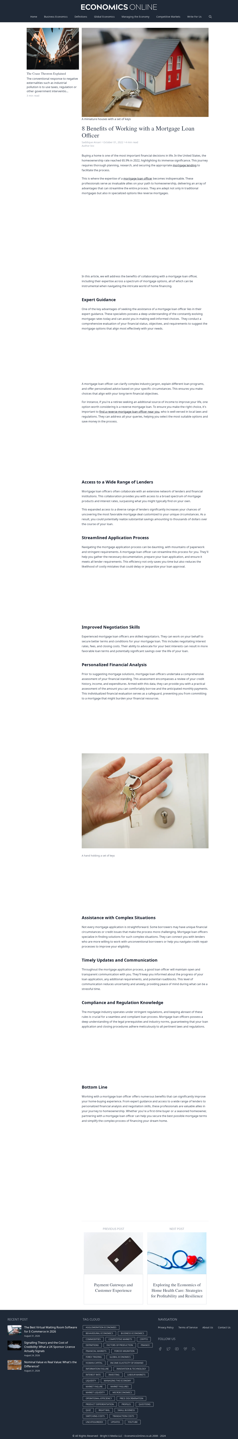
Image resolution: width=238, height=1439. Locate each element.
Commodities (93, 1339)
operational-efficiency (99, 1398)
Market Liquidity (95, 1392)
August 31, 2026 (32, 1335)
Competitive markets (120, 1339)
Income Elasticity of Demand (126, 1362)
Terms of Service (188, 1327)
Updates (115, 1422)
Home (33, 16)
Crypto (144, 1339)
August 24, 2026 (32, 1355)
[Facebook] (160, 1349)
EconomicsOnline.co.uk (138, 1435)
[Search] (210, 17)
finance (145, 1345)
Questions (145, 1404)
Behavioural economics (99, 1333)
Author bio (88, 145)
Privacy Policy (166, 1327)
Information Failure (97, 1368)
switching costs (95, 1416)
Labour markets (136, 1374)
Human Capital (94, 1362)
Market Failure (94, 1386)
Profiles (126, 1404)
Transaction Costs (123, 1416)
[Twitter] (168, 1349)
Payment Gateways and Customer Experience (113, 1287)
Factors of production (120, 1345)
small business (126, 1410)
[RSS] (193, 1349)
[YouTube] (177, 1349)
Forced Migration (124, 1351)
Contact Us (224, 1327)
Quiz (88, 1410)
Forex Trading (94, 1356)
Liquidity (91, 1380)
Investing (114, 1374)
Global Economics (104, 16)
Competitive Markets (168, 16)
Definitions (81, 16)
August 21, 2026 (32, 1370)
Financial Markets (96, 1351)
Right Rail (104, 1410)
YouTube (133, 1422)
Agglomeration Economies (101, 1327)
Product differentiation (100, 1404)
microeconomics (122, 1392)
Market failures (119, 1386)
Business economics (132, 1333)
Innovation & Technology (131, 1368)
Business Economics (56, 16)
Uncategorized (94, 1422)
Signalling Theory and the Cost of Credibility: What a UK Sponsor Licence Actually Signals (49, 1347)
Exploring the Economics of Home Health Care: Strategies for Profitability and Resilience (177, 1290)
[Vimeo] (185, 1349)
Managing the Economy (135, 16)
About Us (207, 1327)
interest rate (93, 1374)
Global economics (120, 1356)
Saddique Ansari (91, 142)
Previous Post (113, 1229)
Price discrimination (131, 1398)
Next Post (177, 1229)
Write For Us (194, 16)
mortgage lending (185, 165)
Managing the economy (117, 1380)
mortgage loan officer (137, 178)
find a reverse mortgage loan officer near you (129, 412)
